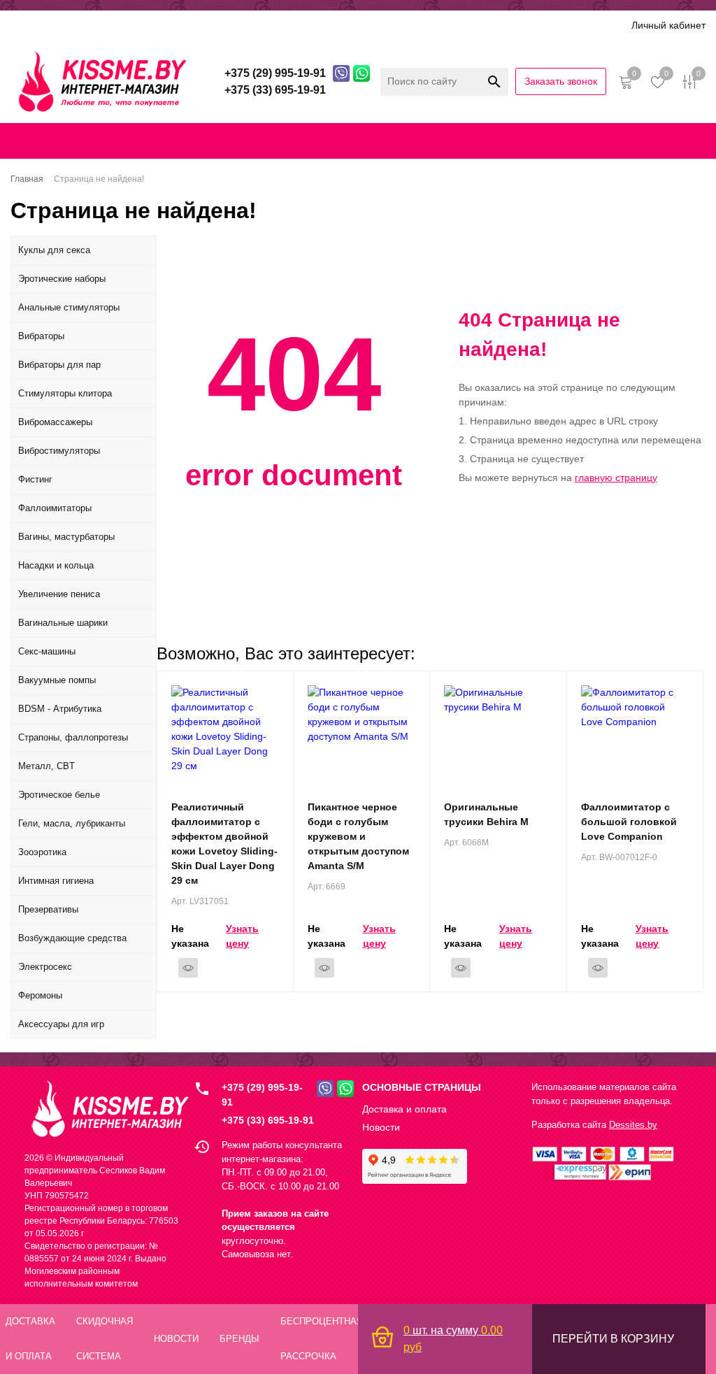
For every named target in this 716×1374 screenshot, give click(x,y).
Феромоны (40, 995)
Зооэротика (42, 852)
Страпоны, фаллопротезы (73, 737)
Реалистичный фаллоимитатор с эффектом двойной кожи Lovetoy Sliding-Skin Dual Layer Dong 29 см (224, 843)
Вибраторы (41, 336)
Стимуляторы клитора (65, 393)
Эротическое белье (59, 794)
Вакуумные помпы (57, 680)
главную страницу (616, 477)
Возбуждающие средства (72, 938)
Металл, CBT (46, 766)
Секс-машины (47, 651)
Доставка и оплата (107, 25)
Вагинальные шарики (63, 622)
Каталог (29, 25)
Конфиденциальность (421, 140)
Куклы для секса (54, 250)
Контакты (335, 140)
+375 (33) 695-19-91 (268, 1120)
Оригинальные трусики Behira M (486, 814)
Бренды (294, 25)
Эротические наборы (62, 278)
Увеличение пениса (59, 594)
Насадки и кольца (56, 565)
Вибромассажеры (55, 422)
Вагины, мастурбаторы (66, 536)
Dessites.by (633, 1124)
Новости (381, 1127)
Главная (26, 140)
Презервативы (48, 909)
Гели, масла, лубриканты (71, 823)
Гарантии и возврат (529, 140)
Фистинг (35, 479)
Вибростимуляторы (59, 450)
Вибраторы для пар (59, 364)
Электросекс (45, 966)
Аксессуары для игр (61, 1024)
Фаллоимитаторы (55, 508)
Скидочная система (213, 25)
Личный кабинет (668, 25)
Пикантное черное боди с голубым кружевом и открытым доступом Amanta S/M (358, 836)
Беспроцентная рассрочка (443, 25)
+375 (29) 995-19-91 (262, 1095)
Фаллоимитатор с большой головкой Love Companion (629, 821)
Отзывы (346, 25)
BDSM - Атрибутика (59, 708)
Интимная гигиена (56, 880)
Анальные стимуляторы (69, 307)
